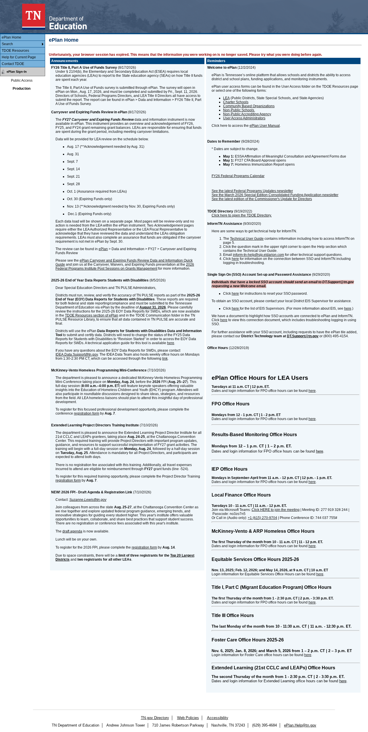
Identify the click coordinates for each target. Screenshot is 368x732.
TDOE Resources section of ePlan (91, 315)
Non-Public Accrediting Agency (247, 114)
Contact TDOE (13, 64)
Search (7, 44)
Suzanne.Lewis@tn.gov (87, 500)
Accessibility (217, 718)
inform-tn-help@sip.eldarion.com (258, 255)
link (165, 359)
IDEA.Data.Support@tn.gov (76, 354)
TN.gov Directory (155, 718)
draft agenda (72, 531)
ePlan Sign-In (17, 71)
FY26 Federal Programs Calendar (238, 176)
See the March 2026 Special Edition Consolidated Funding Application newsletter (275, 195)
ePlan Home (11, 37)
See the (218, 199)
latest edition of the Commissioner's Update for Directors (268, 199)
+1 (262, 518)
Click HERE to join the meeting (276, 510)
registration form (86, 413)
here (170, 343)
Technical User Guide (247, 239)
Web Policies (188, 718)
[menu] (22, 50)
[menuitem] (22, 37)
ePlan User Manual (265, 126)
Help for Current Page (19, 57)
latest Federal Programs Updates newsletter (259, 191)
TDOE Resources (15, 51)
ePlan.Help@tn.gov (300, 725)
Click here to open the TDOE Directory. (242, 215)
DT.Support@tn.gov (303, 336)
